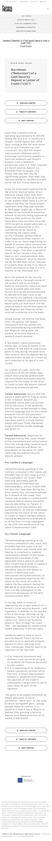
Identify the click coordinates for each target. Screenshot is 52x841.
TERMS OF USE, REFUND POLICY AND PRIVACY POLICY (21, 834)
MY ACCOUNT (12, 1)
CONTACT (34, 1)
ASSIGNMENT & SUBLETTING (26, 27)
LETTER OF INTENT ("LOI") (26, 20)
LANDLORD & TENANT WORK (26, 31)
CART (44, 1)
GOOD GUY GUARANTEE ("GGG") (26, 23)
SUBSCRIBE (23, 1)
